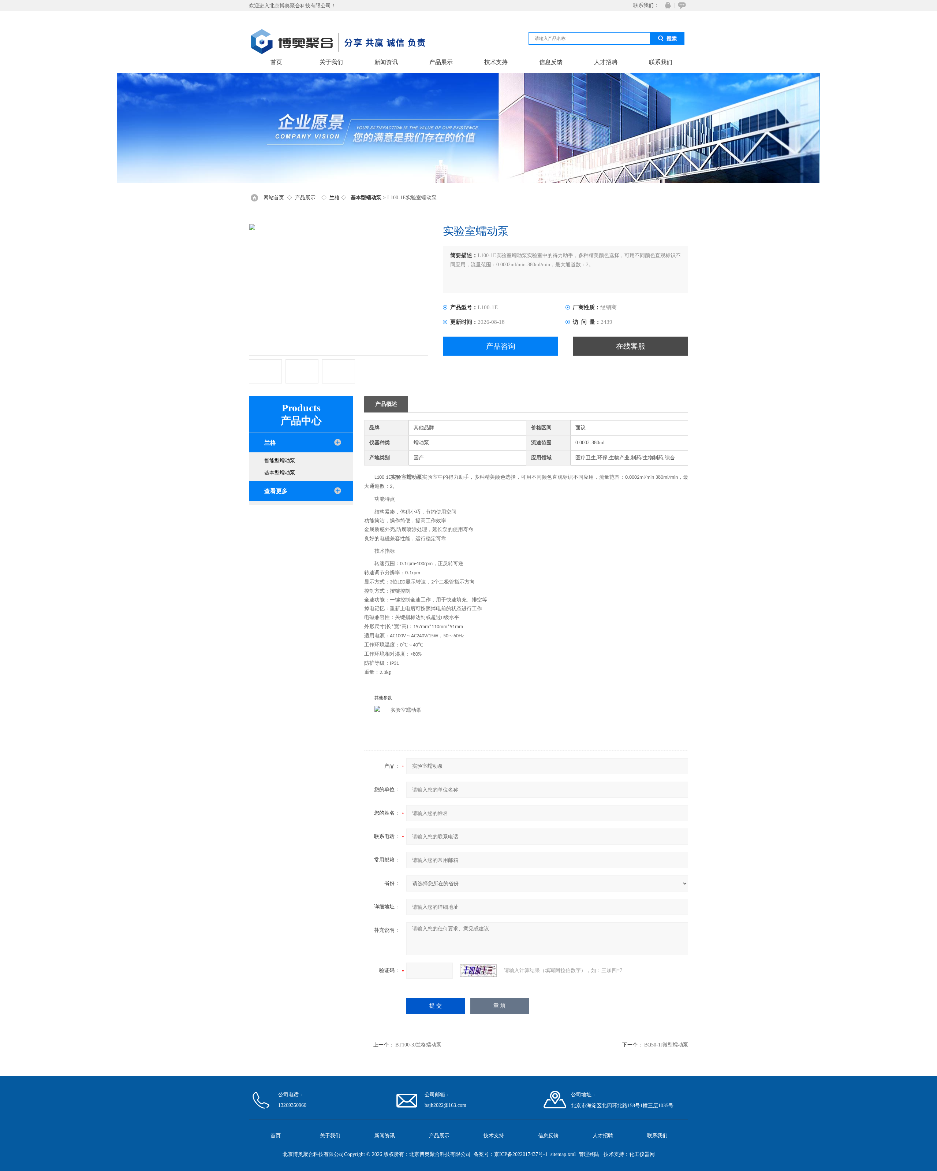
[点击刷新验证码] (478, 970)
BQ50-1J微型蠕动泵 (666, 1045)
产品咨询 (500, 346)
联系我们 (660, 62)
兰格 (334, 197)
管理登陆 (589, 1154)
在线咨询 (680, 5)
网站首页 (274, 197)
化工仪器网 (642, 1154)
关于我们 (331, 62)
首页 (276, 62)
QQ (666, 5)
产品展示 (441, 62)
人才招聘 (605, 62)
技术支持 (496, 62)
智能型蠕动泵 (279, 460)
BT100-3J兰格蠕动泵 (418, 1045)
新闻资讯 (386, 62)
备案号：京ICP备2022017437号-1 (511, 1154)
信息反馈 (551, 62)
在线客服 (630, 346)
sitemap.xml (563, 1154)
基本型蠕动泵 (279, 472)
